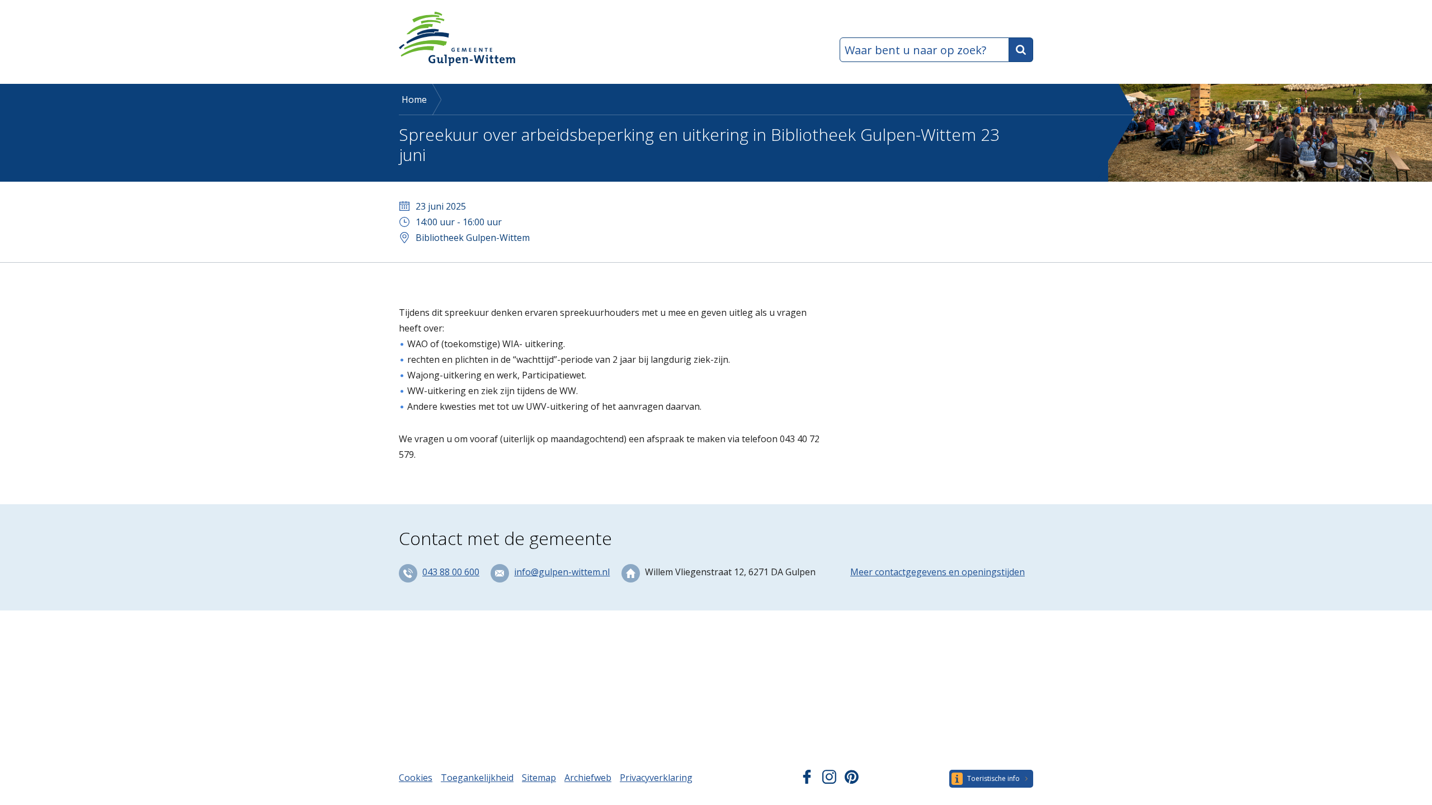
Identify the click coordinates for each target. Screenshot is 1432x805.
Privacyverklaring (656, 777)
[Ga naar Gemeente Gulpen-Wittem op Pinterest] (852, 780)
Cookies (415, 777)
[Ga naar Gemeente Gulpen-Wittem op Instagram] (829, 780)
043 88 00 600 (450, 572)
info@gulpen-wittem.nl (562, 572)
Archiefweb (587, 777)
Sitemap (539, 777)
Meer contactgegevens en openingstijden (937, 572)
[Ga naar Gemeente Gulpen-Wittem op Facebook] (807, 780)
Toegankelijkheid (477, 777)
